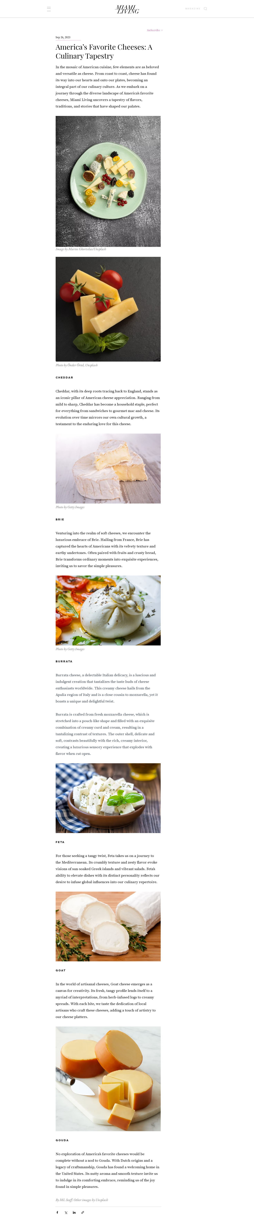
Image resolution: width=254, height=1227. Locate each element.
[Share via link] (82, 1212)
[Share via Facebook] (57, 1212)
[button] (48, 9)
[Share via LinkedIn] (74, 1212)
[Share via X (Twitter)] (65, 1212)
